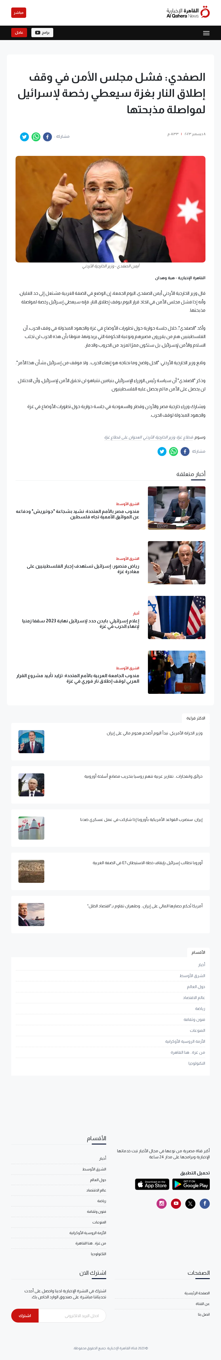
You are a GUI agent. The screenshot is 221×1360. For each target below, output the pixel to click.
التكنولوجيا (196, 1063)
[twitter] (24, 136)
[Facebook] (205, 1204)
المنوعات (197, 1030)
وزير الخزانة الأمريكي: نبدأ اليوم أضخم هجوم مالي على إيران (155, 733)
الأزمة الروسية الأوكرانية (185, 1041)
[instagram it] (162, 1204)
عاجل (19, 33)
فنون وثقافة (194, 1019)
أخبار (201, 964)
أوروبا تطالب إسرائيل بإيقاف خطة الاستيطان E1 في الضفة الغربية (148, 862)
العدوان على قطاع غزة (123, 437)
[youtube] (176, 1204)
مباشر (19, 13)
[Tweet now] (190, 1204)
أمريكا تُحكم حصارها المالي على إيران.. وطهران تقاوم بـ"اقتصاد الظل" (145, 906)
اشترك (25, 1315)
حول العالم (196, 986)
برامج (45, 33)
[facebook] (47, 136)
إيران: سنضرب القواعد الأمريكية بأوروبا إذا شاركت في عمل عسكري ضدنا (141, 819)
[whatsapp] (36, 136)
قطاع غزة (184, 437)
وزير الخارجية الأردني (159, 437)
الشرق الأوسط (192, 975)
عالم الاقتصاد (194, 997)
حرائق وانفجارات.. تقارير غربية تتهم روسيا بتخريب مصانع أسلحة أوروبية (143, 776)
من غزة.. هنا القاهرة (188, 1052)
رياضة (200, 1008)
